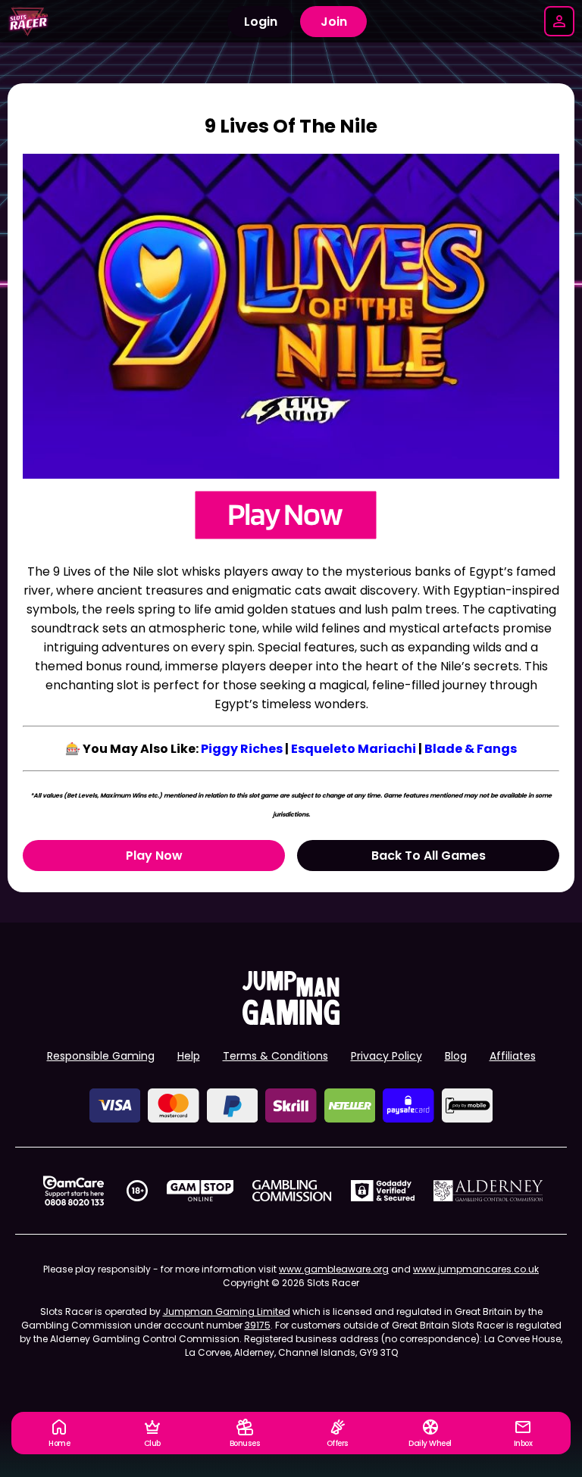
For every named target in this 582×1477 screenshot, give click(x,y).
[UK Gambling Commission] (291, 1190)
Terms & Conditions (275, 1055)
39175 (258, 1325)
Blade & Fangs (470, 748)
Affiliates (513, 1055)
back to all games (428, 855)
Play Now (154, 855)
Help (188, 1055)
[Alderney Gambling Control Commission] (488, 1190)
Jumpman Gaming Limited (226, 1311)
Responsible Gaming (101, 1055)
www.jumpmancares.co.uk (476, 1269)
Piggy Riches (242, 748)
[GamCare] (73, 1191)
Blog (456, 1055)
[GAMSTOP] (200, 1190)
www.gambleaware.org (334, 1269)
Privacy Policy (386, 1055)
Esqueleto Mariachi (353, 748)
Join (334, 21)
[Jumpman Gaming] (291, 1020)
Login (260, 21)
